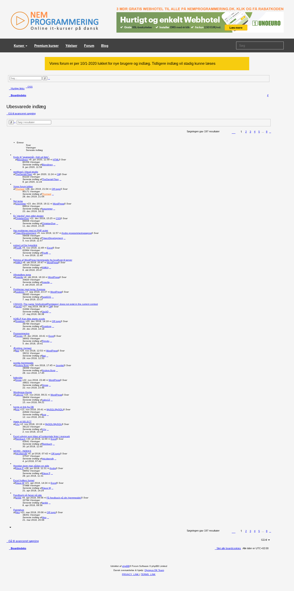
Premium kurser (46, 45)
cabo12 (19, 394)
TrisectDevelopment (25, 233)
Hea (17, 512)
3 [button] (250, 131)
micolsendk (21, 453)
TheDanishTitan (23, 174)
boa (17, 409)
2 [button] (246, 131)
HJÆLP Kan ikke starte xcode (29, 318)
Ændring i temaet (22, 348)
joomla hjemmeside (23, 363)
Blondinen (22, 159)
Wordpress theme (22, 392)
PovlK (18, 247)
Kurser (19, 45)
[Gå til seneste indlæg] (54, 164)
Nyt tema (18, 201)
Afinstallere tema (22, 274)
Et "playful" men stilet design (28, 216)
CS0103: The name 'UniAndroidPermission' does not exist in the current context (55, 304)
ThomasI (20, 189)
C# (58, 174)
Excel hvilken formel (23, 480)
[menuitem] (29, 86)
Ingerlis (19, 277)
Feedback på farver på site (27, 495)
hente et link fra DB (23, 407)
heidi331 (20, 292)
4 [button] (254, 131)
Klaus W (19, 483)
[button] (233, 132)
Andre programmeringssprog (77, 233)
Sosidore (20, 321)
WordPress (58, 203)
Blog (104, 45)
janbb (18, 497)
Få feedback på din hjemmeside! (64, 497)
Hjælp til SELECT (22, 421)
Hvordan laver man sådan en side (31, 465)
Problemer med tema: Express (29, 289)
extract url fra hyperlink (25, 245)
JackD (18, 306)
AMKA (18, 262)
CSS (58, 218)
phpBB (126, 566)
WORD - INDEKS (22, 451)
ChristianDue (22, 218)
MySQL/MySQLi (55, 409)
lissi (17, 350)
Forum (89, 45)
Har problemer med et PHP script (30, 230)
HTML (56, 159)
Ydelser (71, 45)
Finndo (19, 336)
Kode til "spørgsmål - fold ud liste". (31, 157)
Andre (53, 468)
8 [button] (266, 131)
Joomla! (60, 365)
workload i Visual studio (25, 171)
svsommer (20, 203)
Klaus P (19, 468)
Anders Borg (22, 365)
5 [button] (259, 131)
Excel (50, 247)
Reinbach (20, 439)
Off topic (56, 189)
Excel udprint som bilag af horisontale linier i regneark (41, 436)
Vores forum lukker (23, 186)
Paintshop (18, 510)
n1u (17, 424)
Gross (18, 380)
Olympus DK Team (154, 570)
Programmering (21, 333)
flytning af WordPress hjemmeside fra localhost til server (42, 260)
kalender (18, 377)
